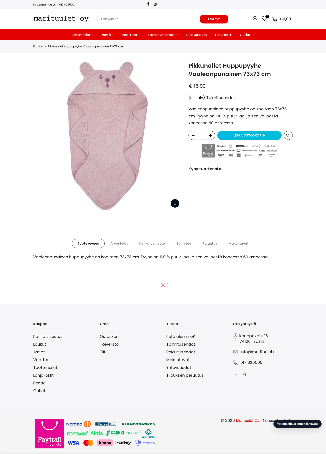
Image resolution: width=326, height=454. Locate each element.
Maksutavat (239, 243)
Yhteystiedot (196, 34)
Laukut (39, 344)
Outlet (245, 34)
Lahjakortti (223, 34)
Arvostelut (119, 243)
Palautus (209, 243)
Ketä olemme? (180, 336)
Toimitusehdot (220, 97)
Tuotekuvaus (88, 243)
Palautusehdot (180, 352)
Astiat (39, 352)
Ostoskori (109, 336)
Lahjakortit (43, 375)
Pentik (106, 34)
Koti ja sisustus (48, 336)
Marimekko (81, 34)
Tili (102, 352)
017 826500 (67, 4)
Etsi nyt (214, 19)
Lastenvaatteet (161, 34)
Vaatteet (129, 34)
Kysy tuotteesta (205, 168)
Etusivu (38, 46)
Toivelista (109, 344)
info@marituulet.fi (45, 4)
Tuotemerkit (45, 367)
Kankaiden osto (152, 243)
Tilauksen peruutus (185, 375)
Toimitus (184, 243)
